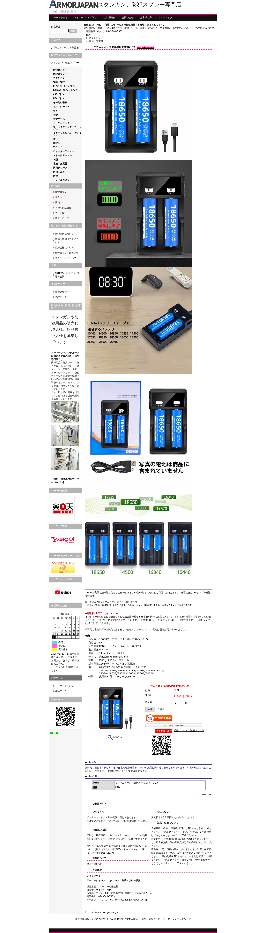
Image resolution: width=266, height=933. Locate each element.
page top (206, 794)
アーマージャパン (64, 686)
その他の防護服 (63, 207)
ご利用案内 (109, 17)
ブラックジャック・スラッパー (67, 128)
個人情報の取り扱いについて (90, 919)
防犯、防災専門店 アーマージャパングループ (166, 919)
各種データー (58, 283)
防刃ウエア (59, 171)
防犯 (57, 202)
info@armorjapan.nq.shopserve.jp (126, 899)
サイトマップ (165, 17)
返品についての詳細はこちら (189, 730)
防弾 (55, 175)
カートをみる (61, 17)
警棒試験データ (63, 291)
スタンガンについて (65, 258)
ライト (56, 110)
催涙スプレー (72, 62)
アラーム (58, 147)
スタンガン (57, 62)
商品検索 (56, 26)
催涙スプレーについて (66, 253)
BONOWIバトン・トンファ (66, 90)
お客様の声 (146, 17)
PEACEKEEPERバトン (64, 86)
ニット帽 (59, 213)
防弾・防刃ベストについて (66, 241)
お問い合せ (128, 17)
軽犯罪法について (64, 233)
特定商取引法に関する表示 (124, 919)
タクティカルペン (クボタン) (67, 134)
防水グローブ (62, 218)
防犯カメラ (59, 69)
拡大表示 (117, 737)
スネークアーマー (62, 155)
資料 (53, 265)
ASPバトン (58, 94)
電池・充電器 (60, 163)
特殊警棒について (64, 247)
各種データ (61, 297)
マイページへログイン (85, 17)
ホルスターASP (61, 106)
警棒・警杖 (59, 82)
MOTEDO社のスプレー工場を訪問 (67, 275)
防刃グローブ (60, 167)
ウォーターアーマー (63, 151)
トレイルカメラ (61, 180)
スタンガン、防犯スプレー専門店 (139, 4)
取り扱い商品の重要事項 (64, 225)
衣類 (55, 159)
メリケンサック (61, 123)
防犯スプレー (60, 74)
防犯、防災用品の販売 (64, 11)
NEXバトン (58, 98)
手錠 (55, 114)
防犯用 (56, 143)
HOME (89, 35)
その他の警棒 (60, 102)
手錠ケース (59, 119)
